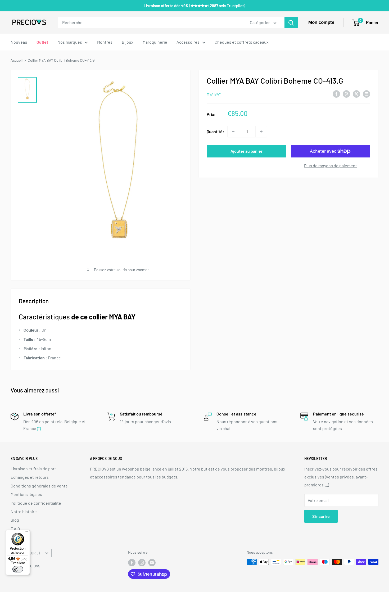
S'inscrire (321, 516)
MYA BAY (214, 94)
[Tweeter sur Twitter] (356, 93)
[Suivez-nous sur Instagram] (142, 562)
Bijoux (127, 41)
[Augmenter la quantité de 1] (261, 131)
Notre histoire (24, 511)
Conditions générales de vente (39, 485)
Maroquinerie (155, 41)
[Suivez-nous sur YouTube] (152, 562)
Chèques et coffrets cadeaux (242, 41)
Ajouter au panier (246, 150)
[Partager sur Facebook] (336, 93)
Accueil (16, 60)
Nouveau (19, 41)
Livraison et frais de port (33, 468)
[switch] (17, 569)
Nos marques (69, 41)
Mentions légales (26, 494)
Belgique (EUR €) (26, 553)
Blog (15, 519)
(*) (39, 428)
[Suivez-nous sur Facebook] (131, 562)
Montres (104, 41)
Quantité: (215, 131)
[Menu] (27, 533)
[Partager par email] (366, 93)
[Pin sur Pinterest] (346, 93)
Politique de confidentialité (36, 502)
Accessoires (188, 41)
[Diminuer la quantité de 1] (233, 131)
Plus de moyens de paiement (330, 165)
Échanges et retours (30, 477)
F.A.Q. (16, 528)
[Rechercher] (291, 22)
